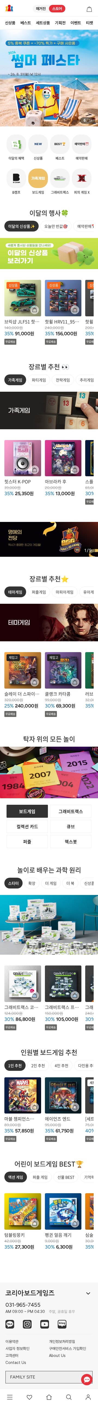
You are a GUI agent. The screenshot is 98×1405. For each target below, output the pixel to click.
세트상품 (43, 23)
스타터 (13, 883)
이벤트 (76, 23)
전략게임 (63, 380)
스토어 (57, 8)
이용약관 (12, 1341)
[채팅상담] (86, 1379)
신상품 (10, 23)
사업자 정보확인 (17, 1348)
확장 (31, 883)
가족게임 (15, 380)
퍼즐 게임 (40, 1177)
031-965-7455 (23, 1304)
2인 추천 (38, 1065)
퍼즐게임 (39, 592)
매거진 (41, 8)
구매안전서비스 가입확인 (67, 1348)
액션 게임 (15, 1177)
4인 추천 (61, 1065)
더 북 (70, 883)
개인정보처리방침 (62, 1341)
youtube (44, 1324)
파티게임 (39, 380)
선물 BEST (65, 1177)
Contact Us (15, 1362)
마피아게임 (65, 592)
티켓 (89, 23)
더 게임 (51, 883)
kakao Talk (9, 1324)
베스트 (25, 23)
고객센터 (12, 1355)
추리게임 (87, 380)
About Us (57, 1355)
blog (62, 1324)
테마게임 (15, 592)
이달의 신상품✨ (21, 226)
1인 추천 (15, 1065)
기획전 (60, 23)
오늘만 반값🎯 (56, 226)
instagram (27, 1324)
